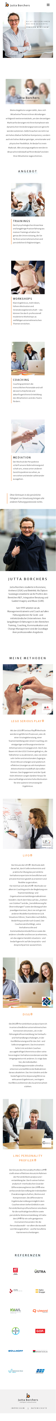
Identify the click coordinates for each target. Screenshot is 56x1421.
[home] (16, 3)
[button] (48, 3)
